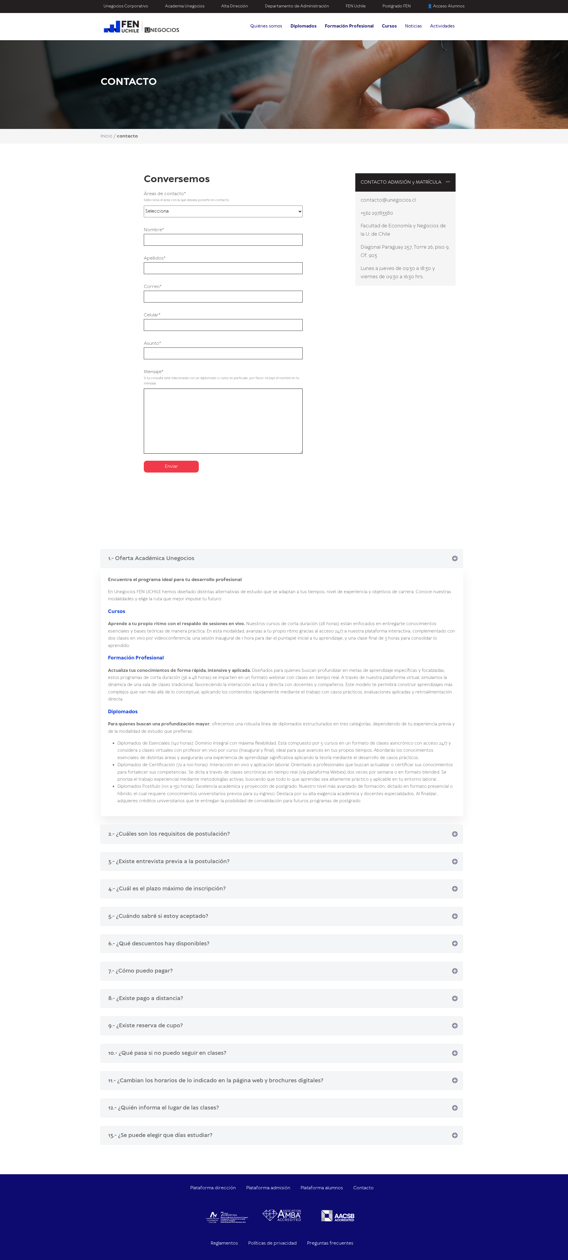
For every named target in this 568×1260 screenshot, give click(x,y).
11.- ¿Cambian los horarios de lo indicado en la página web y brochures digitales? (215, 1080)
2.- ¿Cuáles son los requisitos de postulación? (169, 834)
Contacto (363, 1188)
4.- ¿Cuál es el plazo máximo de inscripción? (167, 888)
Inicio (106, 136)
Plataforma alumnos (322, 1188)
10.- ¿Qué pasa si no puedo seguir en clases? (167, 1053)
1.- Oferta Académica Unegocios (151, 558)
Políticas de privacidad (272, 1243)
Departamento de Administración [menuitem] (297, 6)
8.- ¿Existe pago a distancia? (145, 998)
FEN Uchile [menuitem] (356, 6)
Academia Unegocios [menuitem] (184, 6)
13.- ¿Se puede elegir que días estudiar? (160, 1135)
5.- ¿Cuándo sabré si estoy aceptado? (158, 916)
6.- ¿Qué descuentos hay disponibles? (158, 943)
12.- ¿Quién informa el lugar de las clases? (163, 1108)
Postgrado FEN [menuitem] (397, 6)
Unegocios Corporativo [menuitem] (126, 6)
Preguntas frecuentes (330, 1243)
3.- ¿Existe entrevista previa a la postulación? (169, 861)
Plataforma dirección (213, 1188)
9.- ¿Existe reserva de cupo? (145, 1025)
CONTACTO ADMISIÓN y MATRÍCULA (401, 182)
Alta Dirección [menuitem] (234, 6)
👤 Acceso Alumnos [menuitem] (445, 6)
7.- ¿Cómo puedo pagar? (140, 971)
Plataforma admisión (268, 1188)
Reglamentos (224, 1243)
